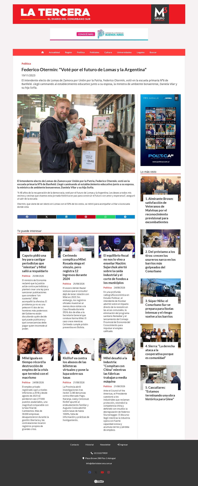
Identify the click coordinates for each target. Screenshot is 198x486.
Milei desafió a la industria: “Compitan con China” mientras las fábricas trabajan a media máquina (115, 369)
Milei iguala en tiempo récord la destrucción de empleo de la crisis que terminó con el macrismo (35, 367)
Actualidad (54, 52)
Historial (89, 444)
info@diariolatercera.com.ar (99, 463)
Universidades (124, 52)
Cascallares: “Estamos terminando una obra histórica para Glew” (160, 393)
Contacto (74, 444)
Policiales (94, 52)
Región (68, 52)
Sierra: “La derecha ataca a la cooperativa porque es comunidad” (160, 352)
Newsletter (105, 444)
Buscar (153, 52)
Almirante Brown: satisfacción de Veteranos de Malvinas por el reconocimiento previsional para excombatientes (159, 210)
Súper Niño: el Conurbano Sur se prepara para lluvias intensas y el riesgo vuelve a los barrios (159, 308)
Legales (141, 52)
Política (81, 52)
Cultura (108, 52)
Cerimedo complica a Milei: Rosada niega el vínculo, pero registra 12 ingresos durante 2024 (75, 267)
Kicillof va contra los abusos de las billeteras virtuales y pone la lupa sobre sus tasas (75, 367)
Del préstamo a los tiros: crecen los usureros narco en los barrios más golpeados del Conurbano (160, 261)
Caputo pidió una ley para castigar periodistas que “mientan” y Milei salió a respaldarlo (35, 263)
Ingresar (124, 444)
